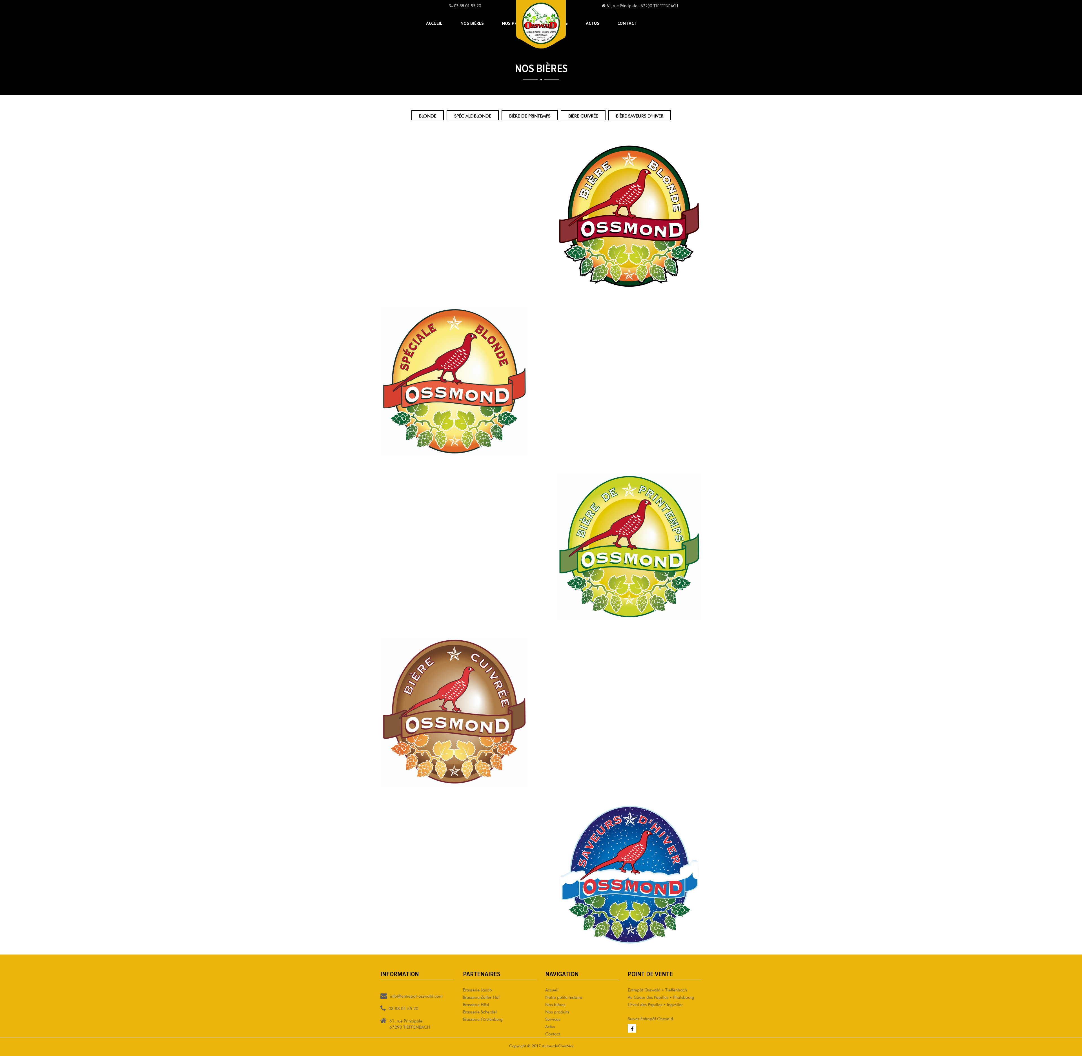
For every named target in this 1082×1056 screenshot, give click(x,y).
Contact (627, 23)
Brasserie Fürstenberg (483, 1019)
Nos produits (557, 1011)
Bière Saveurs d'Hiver (639, 115)
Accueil (434, 23)
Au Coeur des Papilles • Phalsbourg (661, 997)
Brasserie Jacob (477, 989)
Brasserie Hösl (476, 1004)
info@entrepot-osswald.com (416, 996)
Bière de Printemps (529, 115)
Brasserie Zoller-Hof (481, 997)
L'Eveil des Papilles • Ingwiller (655, 1004)
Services (552, 1019)
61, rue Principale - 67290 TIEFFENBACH (642, 5)
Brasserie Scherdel (480, 1011)
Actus (592, 23)
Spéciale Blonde (472, 115)
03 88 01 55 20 (467, 5)
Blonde (427, 115)
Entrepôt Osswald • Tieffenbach (657, 989)
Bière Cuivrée (583, 115)
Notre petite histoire (563, 997)
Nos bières (472, 23)
